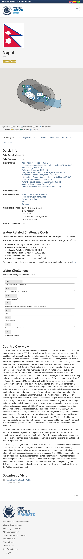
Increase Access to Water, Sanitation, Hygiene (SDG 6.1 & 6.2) (48, 165)
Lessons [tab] (8, 143)
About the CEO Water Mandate (16, 522)
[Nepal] (13, 35)
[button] (27, 86)
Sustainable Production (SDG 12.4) (36, 184)
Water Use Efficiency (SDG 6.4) (35, 170)
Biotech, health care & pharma (34, 194)
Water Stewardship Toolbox (14, 535)
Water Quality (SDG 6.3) (32, 167)
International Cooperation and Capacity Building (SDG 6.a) (46, 177)
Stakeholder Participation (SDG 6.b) (37, 179)
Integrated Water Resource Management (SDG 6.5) (43, 172)
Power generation (29, 199)
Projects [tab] (42, 137)
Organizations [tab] (29, 137)
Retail (24, 201)
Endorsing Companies (12, 528)
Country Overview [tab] (12, 137)
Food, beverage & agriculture (34, 197)
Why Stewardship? (11, 532)
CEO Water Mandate (24, 2)
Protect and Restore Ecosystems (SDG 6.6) (40, 175)
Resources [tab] (54, 137)
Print (77, 495)
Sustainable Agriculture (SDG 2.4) (36, 163)
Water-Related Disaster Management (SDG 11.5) (42, 182)
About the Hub (9, 539)
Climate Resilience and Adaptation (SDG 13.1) (41, 187)
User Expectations (10, 549)
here (74, 262)
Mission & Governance (12, 525)
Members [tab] (66, 137)
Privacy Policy (8, 542)
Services (25, 204)
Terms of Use (8, 546)
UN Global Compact (8, 2)
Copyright (7, 552)
